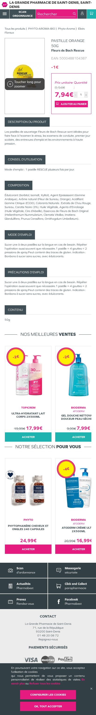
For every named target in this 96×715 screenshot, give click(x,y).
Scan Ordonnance (23, 13)
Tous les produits (15, 28)
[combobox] (55, 14)
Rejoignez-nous (48, 639)
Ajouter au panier (73, 104)
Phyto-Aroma (66, 28)
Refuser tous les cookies (44, 683)
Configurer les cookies (48, 694)
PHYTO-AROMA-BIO (41, 28)
